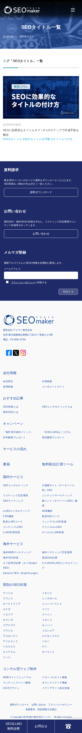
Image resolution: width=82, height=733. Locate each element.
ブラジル (8, 630)
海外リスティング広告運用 (57, 552)
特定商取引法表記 (47, 709)
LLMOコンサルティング (16, 511)
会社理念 (8, 381)
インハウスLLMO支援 (54, 521)
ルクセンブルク (51, 636)
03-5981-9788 (18, 339)
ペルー (46, 641)
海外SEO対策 (10, 557)
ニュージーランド (52, 603)
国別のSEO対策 (15, 585)
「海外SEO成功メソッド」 (18, 432)
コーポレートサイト (53, 386)
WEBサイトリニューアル (17, 677)
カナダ (7, 609)
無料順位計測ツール (57, 464)
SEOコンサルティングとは (57, 406)
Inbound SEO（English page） (21, 573)
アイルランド (10, 641)
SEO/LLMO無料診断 (14, 726)
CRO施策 (8, 516)
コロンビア (48, 630)
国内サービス (13, 477)
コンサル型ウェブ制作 (20, 669)
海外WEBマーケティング (17, 552)
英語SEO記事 (49, 557)
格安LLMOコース (12, 521)
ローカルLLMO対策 (53, 532)
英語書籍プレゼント (53, 437)
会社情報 (10, 373)
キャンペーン (13, 424)
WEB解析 (47, 511)
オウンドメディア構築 (54, 682)
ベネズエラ (9, 646)
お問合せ (41, 726)
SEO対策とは (10, 406)
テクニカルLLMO (52, 527)
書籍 (6, 464)
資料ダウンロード (41, 192)
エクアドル (9, 652)
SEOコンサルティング (15, 485)
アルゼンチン (10, 636)
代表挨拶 (47, 381)
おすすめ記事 (13, 398)
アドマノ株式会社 (22, 330)
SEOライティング (13, 500)
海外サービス (13, 544)
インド (7, 657)
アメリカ (8, 593)
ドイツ (46, 609)
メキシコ (47, 619)
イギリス (47, 593)
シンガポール (49, 598)
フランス (8, 598)
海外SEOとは (10, 412)
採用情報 (8, 386)
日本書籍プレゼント (14, 437)
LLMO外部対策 (11, 532)
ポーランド (48, 652)
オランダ (8, 619)
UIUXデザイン (11, 688)
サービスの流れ (15, 449)
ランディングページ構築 (17, 682)
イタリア (8, 614)
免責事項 (30, 709)
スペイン (47, 614)
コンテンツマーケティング (57, 495)
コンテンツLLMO (12, 527)
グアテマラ (9, 625)
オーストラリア (11, 603)
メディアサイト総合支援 (56, 688)
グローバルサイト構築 (54, 677)
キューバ (47, 625)
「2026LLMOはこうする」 (57, 432)
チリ (44, 646)
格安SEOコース (51, 516)
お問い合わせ (41, 233)
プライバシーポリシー (23, 282)
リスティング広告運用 (15, 495)
